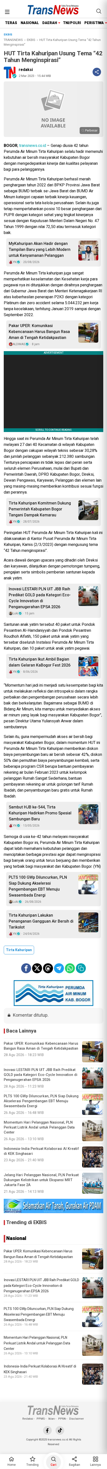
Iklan (51, 1419)
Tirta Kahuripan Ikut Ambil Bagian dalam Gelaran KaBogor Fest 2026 (39, 662)
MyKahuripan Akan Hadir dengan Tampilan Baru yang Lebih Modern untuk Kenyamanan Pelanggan (39, 250)
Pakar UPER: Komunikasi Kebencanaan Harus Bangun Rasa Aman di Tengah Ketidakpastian (39, 332)
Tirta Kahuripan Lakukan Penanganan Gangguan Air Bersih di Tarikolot (41, 921)
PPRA (62, 1419)
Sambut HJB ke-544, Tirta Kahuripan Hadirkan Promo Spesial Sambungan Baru (40, 813)
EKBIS (31, 39)
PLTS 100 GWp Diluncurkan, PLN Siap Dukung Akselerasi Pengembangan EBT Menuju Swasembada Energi (38, 886)
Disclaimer (76, 1419)
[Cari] (99, 11)
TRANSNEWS (13, 39)
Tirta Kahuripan (19, 950)
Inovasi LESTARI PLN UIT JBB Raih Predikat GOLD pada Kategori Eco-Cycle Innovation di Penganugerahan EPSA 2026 (40, 598)
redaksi (26, 70)
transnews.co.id (32, 146)
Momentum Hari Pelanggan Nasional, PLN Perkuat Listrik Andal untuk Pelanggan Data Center (37, 1343)
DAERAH (49, 23)
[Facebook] (47, 1430)
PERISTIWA (94, 23)
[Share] (97, 72)
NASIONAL (30, 23)
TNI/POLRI (72, 23)
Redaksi (27, 1419)
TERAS (11, 23)
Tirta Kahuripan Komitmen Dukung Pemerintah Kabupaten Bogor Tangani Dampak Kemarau (40, 509)
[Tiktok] (59, 1430)
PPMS (41, 1419)
